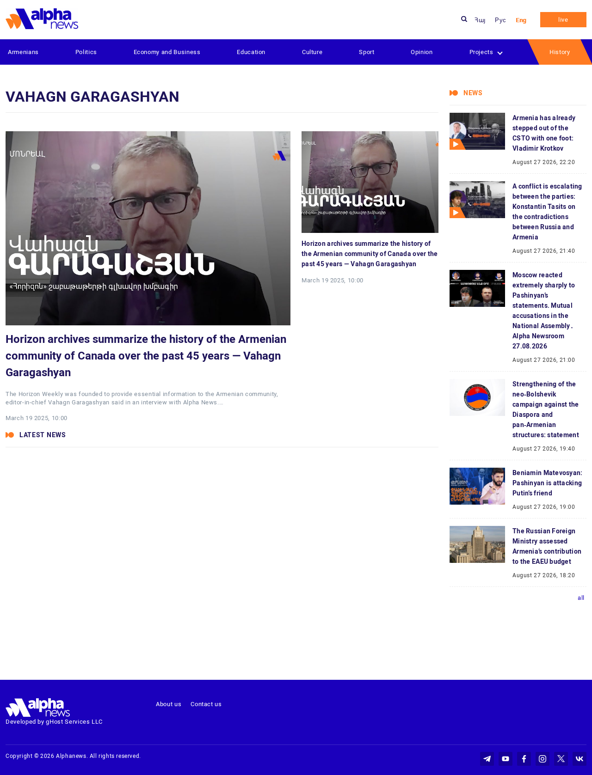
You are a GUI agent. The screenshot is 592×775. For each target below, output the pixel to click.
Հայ (480, 20)
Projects (481, 52)
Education (251, 52)
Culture (312, 52)
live (563, 19)
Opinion (422, 52)
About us (168, 704)
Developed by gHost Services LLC (54, 721)
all (581, 597)
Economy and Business (167, 52)
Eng (521, 20)
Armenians (23, 52)
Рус (500, 20)
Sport (366, 52)
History (559, 52)
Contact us (206, 704)
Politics (86, 52)
